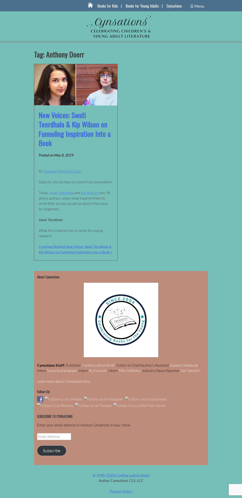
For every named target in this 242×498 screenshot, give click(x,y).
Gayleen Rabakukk (184, 365)
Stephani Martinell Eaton (62, 171)
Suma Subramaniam (62, 370)
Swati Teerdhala (61, 193)
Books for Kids (108, 6)
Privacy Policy (121, 491)
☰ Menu (197, 6)
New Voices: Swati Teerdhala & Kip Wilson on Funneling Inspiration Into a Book (75, 129)
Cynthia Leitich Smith (98, 365)
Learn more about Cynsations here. (64, 381)
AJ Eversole (98, 370)
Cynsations (174, 6)
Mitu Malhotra (130, 370)
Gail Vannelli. (190, 370)
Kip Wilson (89, 193)
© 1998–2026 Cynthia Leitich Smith (121, 475)
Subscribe (51, 450)
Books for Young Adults (142, 6)
